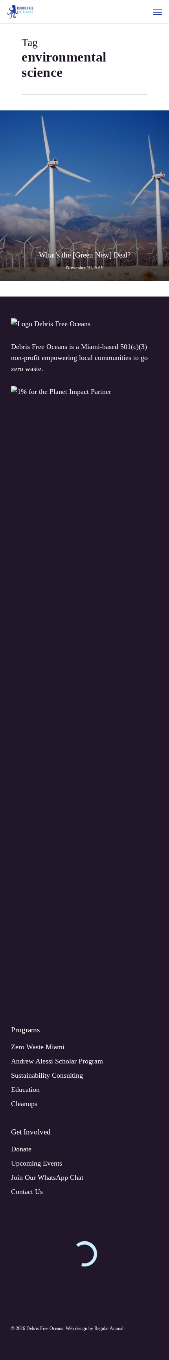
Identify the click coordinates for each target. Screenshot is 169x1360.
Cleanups (24, 1104)
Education (25, 1089)
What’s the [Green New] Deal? (84, 255)
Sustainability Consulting (47, 1075)
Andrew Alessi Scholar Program (57, 1061)
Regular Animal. (109, 1328)
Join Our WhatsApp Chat (47, 1177)
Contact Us (27, 1192)
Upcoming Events (36, 1163)
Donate (21, 1149)
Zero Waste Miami (37, 1047)
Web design (76, 1328)
